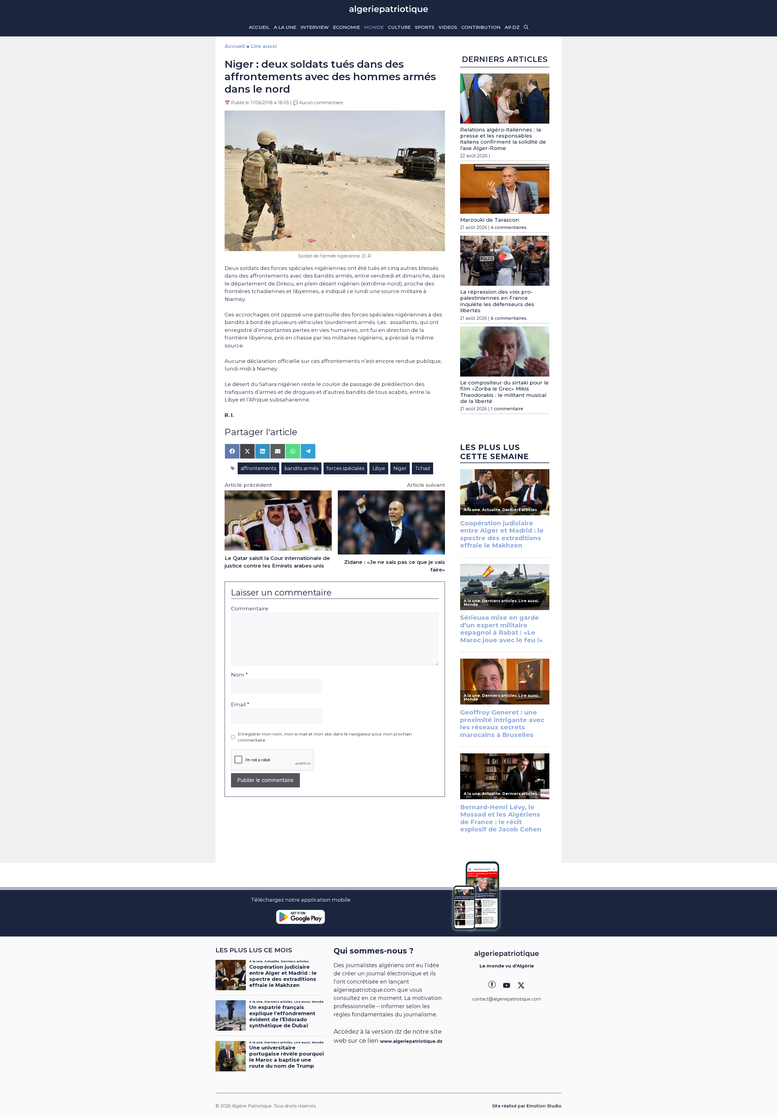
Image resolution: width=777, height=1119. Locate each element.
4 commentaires (509, 227)
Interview (314, 27)
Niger (400, 468)
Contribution (480, 27)
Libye (378, 468)
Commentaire (249, 609)
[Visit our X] (521, 985)
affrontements (258, 468)
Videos (448, 27)
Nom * (239, 675)
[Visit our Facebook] (492, 985)
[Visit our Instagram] (506, 985)
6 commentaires (509, 318)
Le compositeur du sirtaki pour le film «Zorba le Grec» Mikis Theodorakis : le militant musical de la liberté (504, 392)
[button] (526, 27)
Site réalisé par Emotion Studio (527, 1106)
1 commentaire (507, 408)
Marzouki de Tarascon (489, 220)
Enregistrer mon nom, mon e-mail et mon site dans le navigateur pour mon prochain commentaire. (325, 737)
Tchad (422, 468)
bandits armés (301, 468)
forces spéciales (345, 468)
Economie (346, 27)
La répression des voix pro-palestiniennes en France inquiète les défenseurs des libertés (497, 301)
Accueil (259, 27)
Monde (374, 27)
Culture (399, 27)
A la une (285, 27)
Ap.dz (512, 27)
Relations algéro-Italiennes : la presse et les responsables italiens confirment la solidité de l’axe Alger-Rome (503, 139)
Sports (424, 27)
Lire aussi (264, 46)
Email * (240, 704)
